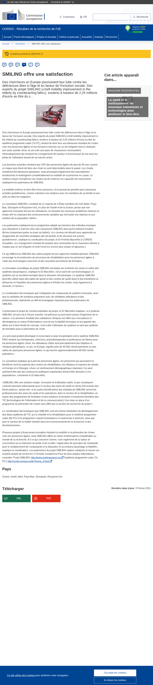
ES (17, 64)
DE (4, 64)
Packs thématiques (24, 37)
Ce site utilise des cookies (21, 675)
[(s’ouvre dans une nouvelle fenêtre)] (26, 15)
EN (11, 64)
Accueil (8, 37)
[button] (83, 17)
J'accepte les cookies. (115, 672)
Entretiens (20, 44)
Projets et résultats (46, 37)
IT (30, 64)
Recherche (111, 37)
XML (18, 498)
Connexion (69, 17)
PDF (48, 498)
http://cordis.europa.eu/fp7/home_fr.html (29, 461)
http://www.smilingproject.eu (46, 457)
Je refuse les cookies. (115, 680)
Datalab (99, 37)
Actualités (87, 37)
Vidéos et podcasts (69, 37)
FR (24, 64)
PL (37, 64)
